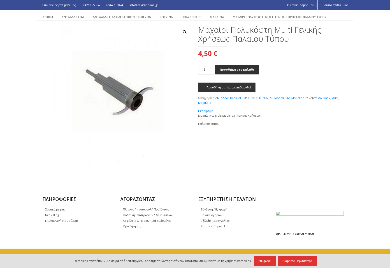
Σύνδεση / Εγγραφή (214, 209)
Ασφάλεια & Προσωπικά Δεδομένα (147, 221)
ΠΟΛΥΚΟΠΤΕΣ (191, 17)
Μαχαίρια (204, 103)
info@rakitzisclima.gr (144, 5)
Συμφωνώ (264, 261)
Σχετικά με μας (55, 209)
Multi (335, 98)
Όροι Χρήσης (132, 226)
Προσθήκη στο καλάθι (237, 69)
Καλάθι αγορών (211, 215)
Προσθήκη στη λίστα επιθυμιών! (228, 87)
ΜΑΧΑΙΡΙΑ (217, 17)
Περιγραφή (206, 111)
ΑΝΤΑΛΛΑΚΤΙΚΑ (73, 17)
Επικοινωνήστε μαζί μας (61, 221)
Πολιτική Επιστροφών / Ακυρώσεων (147, 215)
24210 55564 (91, 5)
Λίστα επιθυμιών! (213, 226)
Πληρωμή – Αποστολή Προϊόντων (146, 209)
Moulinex (324, 98)
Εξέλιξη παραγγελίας (215, 221)
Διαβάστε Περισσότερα (297, 261)
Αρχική (47, 17)
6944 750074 (114, 5)
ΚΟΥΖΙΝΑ (166, 17)
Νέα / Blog (52, 215)
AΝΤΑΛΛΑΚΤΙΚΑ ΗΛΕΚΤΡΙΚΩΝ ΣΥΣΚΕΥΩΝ (122, 17)
